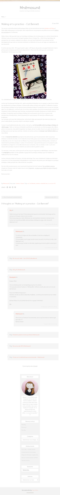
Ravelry (24, 430)
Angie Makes (35, 490)
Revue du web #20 (51, 197)
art (28, 183)
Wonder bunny (25, 460)
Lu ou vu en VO (52, 183)
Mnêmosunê (30, 7)
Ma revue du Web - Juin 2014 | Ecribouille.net (25, 258)
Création (18, 183)
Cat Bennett (32, 183)
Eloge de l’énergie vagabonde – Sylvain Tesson (30, 455)
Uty (10, 210)
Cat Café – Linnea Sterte (28, 449)
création (38, 183)
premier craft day (49, 28)
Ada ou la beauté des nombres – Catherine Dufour (30, 457)
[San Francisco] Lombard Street (12, 197)
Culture (22, 183)
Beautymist (13, 277)
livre (46, 183)
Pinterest (24, 427)
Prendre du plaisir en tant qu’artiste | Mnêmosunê (26, 335)
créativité (42, 183)
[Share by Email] (15, 187)
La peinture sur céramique (29, 452)
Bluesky (24, 424)
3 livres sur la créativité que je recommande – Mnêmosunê (28, 357)
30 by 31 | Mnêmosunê (19, 270)
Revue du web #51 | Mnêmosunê (22, 346)
